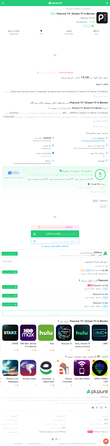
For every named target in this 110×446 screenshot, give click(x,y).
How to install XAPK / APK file (56, 246)
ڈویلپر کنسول (59, 419)
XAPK (53, 14)
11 (104, 156)
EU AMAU (17, 443)
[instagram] (101, 407)
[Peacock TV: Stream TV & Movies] (102, 17)
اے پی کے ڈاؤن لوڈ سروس (97, 427)
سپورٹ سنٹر (13, 431)
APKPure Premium (100, 431)
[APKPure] (55, 3)
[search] (3, 3)
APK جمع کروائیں (58, 427)
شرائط (25, 443)
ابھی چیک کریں (45, 156)
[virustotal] (60, 170)
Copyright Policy (35, 443)
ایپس (101, 9)
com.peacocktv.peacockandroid (93, 141)
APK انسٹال (102, 419)
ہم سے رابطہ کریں (10, 423)
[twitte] (97, 407)
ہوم (106, 9)
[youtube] (93, 407)
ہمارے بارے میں (11, 419)
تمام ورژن (55, 313)
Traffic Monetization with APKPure (52, 431)
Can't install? (7, 261)
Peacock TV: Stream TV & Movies (78, 9)
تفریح (94, 9)
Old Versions (81, 22)
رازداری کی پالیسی (49, 443)
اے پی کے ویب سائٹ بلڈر (55, 423)
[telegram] (105, 407)
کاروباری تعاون (10, 427)
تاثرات (101, 160)
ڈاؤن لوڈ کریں (9, 253)
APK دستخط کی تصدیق (99, 423)
